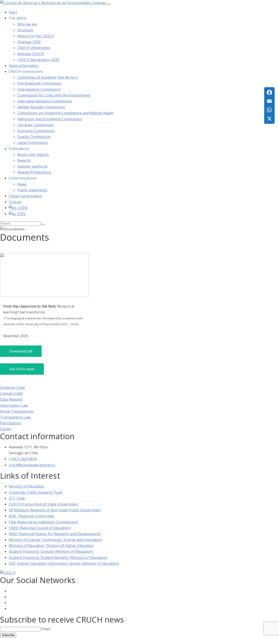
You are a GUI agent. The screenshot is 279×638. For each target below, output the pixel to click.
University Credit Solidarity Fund (35, 492)
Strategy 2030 (29, 41)
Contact (15, 201)
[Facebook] (269, 92)
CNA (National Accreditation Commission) (43, 522)
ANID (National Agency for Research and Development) (55, 533)
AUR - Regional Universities (31, 516)
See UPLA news (21, 369)
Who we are (27, 24)
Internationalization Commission (44, 101)
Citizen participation (25, 196)
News (22, 184)
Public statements (32, 190)
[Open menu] (108, 4)
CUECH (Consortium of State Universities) (43, 504)
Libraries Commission (35, 124)
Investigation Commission (39, 89)
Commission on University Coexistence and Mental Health (65, 113)
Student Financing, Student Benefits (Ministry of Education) (58, 557)
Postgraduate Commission (39, 83)
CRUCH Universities (33, 47)
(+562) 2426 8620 (23, 458)
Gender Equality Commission (41, 107)
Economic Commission (35, 130)
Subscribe (8, 635)
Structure (25, 30)
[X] (269, 118)
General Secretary (24, 65)
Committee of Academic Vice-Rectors (47, 77)
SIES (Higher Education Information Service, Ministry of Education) (64, 563)
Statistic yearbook (32, 166)
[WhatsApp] (269, 109)
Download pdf (20, 351)
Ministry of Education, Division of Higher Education (51, 545)
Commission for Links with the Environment (54, 95)
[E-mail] (269, 101)
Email (45, 628)
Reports (24, 160)
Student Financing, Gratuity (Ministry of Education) (51, 551)
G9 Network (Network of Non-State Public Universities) (55, 510)
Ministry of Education (26, 486)
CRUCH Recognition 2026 (38, 59)
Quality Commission (34, 136)
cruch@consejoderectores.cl (32, 465)
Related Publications (34, 172)
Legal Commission (32, 142)
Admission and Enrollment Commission (49, 119)
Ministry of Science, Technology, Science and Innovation (55, 539)
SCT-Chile (17, 498)
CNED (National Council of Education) (40, 528)
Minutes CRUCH (30, 53)
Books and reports (33, 154)
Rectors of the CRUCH (35, 36)
